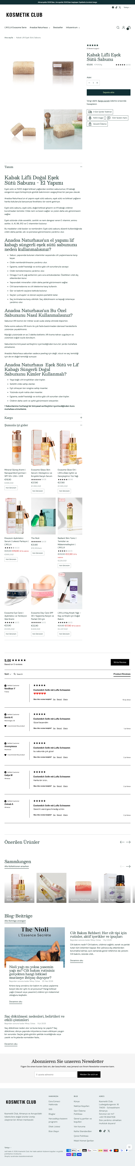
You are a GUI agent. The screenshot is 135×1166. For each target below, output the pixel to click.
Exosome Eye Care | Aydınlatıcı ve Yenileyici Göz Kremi (15, 615)
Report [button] (59, 699)
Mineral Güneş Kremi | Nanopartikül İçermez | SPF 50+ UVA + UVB (15, 472)
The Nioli (35, 538)
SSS (50, 1109)
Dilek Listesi (54, 1126)
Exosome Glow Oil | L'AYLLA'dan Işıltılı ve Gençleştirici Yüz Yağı (68, 472)
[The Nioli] (43, 516)
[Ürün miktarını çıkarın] (89, 82)
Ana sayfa (8, 37)
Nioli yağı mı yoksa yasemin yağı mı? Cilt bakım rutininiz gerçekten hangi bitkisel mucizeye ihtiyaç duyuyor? (32, 972)
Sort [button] (6, 674)
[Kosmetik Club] (24, 15)
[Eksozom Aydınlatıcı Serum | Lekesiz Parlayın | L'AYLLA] (16, 516)
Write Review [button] (120, 662)
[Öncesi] (31, 2)
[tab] (122, 675)
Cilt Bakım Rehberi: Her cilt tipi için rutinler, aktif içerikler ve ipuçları (98, 934)
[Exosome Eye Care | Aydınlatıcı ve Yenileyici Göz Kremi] (16, 590)
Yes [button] (54, 699)
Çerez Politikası (81, 1136)
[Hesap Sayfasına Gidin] (123, 27)
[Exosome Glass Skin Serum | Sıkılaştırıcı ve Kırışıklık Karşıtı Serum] (43, 447)
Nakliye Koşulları (81, 1106)
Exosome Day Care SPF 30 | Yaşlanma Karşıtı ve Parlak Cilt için (42, 615)
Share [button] (65, 699)
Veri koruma (79, 1126)
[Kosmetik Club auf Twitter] (120, 7)
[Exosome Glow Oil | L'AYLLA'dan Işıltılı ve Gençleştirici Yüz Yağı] (70, 447)
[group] (18, 660)
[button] (109, 47)
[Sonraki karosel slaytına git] (128, 842)
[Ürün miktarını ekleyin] (97, 82)
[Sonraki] (103, 2)
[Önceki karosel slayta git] (122, 842)
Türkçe (126, 7)
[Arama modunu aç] (118, 27)
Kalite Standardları (83, 1131)
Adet (89, 77)
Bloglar (52, 1114)
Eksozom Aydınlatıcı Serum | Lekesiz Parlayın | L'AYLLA (16, 541)
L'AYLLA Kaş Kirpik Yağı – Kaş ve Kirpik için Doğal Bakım (69, 615)
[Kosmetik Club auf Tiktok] (116, 7)
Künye (77, 1101)
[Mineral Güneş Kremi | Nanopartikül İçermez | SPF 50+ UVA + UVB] (16, 447)
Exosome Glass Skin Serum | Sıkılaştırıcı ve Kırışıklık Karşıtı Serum (41, 472)
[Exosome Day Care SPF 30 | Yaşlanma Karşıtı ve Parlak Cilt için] (43, 590)
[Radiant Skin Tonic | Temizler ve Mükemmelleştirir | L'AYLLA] (70, 516)
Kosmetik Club (23, 1151)
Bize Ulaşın (54, 1131)
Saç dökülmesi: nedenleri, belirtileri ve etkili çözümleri (34, 1017)
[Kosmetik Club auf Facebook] (113, 7)
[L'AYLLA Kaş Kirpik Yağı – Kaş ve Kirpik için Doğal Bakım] (70, 590)
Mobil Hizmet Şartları (84, 1140)
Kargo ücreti (104, 100)
